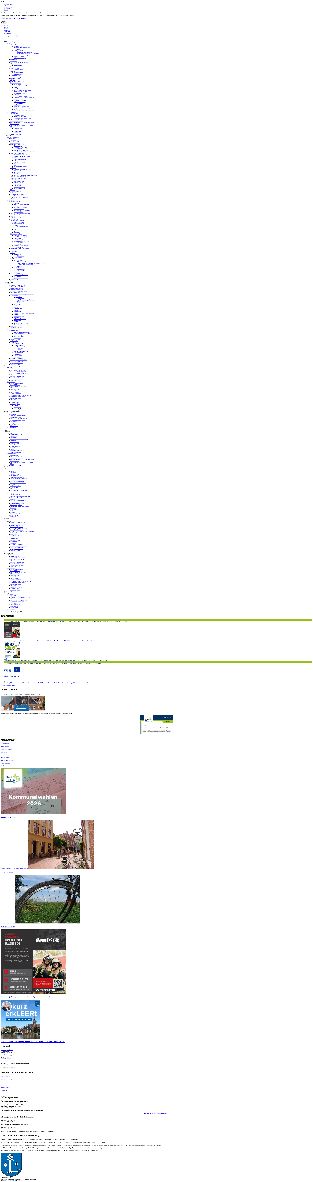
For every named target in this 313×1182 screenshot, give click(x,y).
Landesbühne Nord (15, 339)
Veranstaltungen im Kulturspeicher (22, 333)
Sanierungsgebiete (15, 404)
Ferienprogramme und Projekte (22, 241)
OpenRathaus (7, 33)
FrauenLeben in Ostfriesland (21, 150)
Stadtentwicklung (11, 382)
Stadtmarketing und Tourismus (21, 106)
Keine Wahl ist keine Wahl (20, 147)
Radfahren (13, 250)
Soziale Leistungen (18, 260)
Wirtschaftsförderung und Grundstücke (24, 110)
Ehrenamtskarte (18, 308)
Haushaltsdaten (18, 74)
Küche (15, 160)
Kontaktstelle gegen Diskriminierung (19, 248)
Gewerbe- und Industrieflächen (18, 371)
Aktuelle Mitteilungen (16, 44)
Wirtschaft (9, 367)
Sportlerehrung (17, 276)
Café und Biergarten (19, 335)
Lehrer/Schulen (21, 298)
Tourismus (13, 140)
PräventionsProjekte (19, 239)
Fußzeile (6, 10)
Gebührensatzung (18, 352)
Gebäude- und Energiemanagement (23, 90)
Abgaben (12, 80)
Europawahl (17, 132)
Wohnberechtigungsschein (20, 207)
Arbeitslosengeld (21, 261)
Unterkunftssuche (5, 1076)
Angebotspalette (21, 346)
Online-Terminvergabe (19, 65)
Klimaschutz (10, 412)
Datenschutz (7, 31)
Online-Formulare (15, 78)
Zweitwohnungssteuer (22, 88)
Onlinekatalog (17, 320)
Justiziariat (16, 94)
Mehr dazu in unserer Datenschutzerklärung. (13, 18)
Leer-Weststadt (17, 408)
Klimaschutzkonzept (15, 417)
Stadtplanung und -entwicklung (22, 107)
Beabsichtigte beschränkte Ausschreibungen (28, 53)
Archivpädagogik (18, 345)
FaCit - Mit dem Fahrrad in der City (19, 176)
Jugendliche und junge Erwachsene (26, 300)
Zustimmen (4, 23)
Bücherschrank (17, 307)
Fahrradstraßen (17, 184)
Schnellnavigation (8, 4)
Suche (5, 5)
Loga (15, 231)
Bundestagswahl (18, 129)
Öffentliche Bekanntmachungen (22, 47)
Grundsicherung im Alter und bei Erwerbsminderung (30, 263)
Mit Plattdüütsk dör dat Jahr (21, 154)
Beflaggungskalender (15, 134)
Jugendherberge (5, 1090)
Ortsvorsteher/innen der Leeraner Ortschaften (22, 122)
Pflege (15, 272)
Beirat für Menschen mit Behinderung (20, 213)
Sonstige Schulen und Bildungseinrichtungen (22, 294)
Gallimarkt (13, 168)
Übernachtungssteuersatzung (21, 77)
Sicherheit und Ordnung (20, 102)
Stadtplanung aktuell (19, 56)
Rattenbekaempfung (19, 69)
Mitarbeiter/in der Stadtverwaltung (19, 62)
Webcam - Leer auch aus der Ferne (19, 194)
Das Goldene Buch (19, 115)
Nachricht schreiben (6, 1058)
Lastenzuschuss (21, 269)
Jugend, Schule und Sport (20, 93)
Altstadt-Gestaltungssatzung (17, 383)
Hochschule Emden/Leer (16, 292)
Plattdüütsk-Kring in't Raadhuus (22, 156)
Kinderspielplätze (18, 238)
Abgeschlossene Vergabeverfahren (26, 55)
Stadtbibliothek (14, 295)
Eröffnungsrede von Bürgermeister (23, 169)
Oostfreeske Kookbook (20, 159)
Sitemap (6, 27)
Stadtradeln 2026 (14, 424)
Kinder (19, 302)
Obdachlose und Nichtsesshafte (25, 264)
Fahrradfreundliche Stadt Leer (18, 178)
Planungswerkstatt (15, 402)
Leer (15, 229)
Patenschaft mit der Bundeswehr (18, 195)
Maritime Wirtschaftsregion (17, 376)
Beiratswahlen (20, 256)
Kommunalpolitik (11, 112)
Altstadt (16, 405)
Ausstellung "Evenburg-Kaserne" (22, 197)
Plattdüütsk (16, 322)
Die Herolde (17, 172)
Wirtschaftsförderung (15, 380)
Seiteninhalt (7, 8)
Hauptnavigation (8, 7)
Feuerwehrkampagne (19, 222)
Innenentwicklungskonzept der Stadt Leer (21, 395)
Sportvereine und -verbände (21, 278)
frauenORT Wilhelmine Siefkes (22, 149)
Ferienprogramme (21, 242)
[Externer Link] (23, 710)
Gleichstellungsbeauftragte (17, 81)
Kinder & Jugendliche (16, 234)
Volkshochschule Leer (16, 327)
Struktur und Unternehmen (17, 379)
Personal (16, 99)
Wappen (12, 190)
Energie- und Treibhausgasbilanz (18, 418)
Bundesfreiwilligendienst (16, 289)
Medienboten (17, 314)
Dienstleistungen (14, 68)
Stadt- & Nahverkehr (15, 193)
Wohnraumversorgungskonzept (22, 210)
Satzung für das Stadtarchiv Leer (22, 351)
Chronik (16, 173)
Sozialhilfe (19, 266)
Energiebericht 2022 (15, 423)
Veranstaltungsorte (15, 364)
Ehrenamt (12, 216)
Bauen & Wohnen (15, 201)
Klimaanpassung (11, 427)
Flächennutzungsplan (15, 393)
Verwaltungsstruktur (15, 83)
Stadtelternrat (13, 326)
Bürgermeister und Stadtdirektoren (22, 118)
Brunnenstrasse (14, 390)
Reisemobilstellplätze (6, 1082)
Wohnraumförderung (19, 209)
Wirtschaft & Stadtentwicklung (12, 366)
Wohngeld (16, 267)
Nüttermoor (17, 232)
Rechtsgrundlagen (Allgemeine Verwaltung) (21, 125)
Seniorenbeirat (17, 254)
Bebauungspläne (14, 389)
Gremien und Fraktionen (16, 121)
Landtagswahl (17, 131)
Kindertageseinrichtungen (20, 235)
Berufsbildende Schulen (16, 288)
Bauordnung (17, 203)
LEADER (13, 399)
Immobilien (17, 206)
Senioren (12, 253)
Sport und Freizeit (15, 273)
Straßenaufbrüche (18, 212)
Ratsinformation (14, 124)
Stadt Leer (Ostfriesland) (13, 137)
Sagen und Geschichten (20, 162)
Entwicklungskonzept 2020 (21, 373)
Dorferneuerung (14, 392)
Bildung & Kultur (8, 282)
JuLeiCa (19, 244)
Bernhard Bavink (18, 355)
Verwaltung (10, 43)
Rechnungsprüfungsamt (20, 100)
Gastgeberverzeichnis (6, 1079)
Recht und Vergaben (22, 96)
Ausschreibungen (18, 50)
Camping (3, 1084)
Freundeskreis (17, 311)
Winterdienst (20, 103)
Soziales (16, 109)
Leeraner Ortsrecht (15, 75)
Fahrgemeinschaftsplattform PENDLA (20, 415)
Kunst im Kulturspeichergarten (22, 332)
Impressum (7, 30)
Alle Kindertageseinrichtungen (25, 237)
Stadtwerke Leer (14, 279)
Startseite (6, 25)
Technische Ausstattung (20, 336)
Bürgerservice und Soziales (21, 85)
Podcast (12, 198)
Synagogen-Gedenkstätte (16, 363)
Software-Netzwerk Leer (16, 377)
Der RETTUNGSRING (16, 215)
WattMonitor (13, 421)
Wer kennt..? (17, 357)
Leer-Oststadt (17, 407)
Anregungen (13, 61)
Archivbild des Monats (19, 344)
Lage (11, 374)
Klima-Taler (13, 414)
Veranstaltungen (14, 141)
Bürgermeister (14, 113)
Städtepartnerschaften (15, 191)
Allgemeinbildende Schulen (17, 285)
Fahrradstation (17, 185)
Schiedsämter (13, 251)
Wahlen (12, 127)
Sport (15, 163)
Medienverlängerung (19, 316)
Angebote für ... (18, 297)
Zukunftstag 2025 (18, 247)
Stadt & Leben (7, 135)
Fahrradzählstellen (18, 182)
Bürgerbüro (13, 64)
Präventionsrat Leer (15, 143)
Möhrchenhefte (14, 426)
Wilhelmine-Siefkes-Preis (20, 166)
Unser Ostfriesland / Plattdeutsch (18, 153)
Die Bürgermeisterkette (20, 116)
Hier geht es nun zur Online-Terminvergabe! (156, 1113)
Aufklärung (20, 348)
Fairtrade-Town (14, 219)
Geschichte (13, 138)
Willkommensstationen (19, 188)
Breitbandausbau (14, 368)
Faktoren (19, 349)
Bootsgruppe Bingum (22, 226)
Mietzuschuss (20, 270)
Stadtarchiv (13, 342)
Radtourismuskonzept (19, 187)
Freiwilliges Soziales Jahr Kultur (18, 291)
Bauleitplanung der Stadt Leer (18, 386)
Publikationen (17, 354)
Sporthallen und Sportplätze (21, 275)
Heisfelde (16, 228)
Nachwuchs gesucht (19, 223)
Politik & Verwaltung (9, 42)
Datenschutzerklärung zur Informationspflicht (25, 175)
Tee (15, 165)
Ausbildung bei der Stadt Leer (18, 286)
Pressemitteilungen (18, 46)
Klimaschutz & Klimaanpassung (12, 411)
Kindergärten (20, 301)
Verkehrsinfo (17, 49)
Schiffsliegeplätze (5, 1087)
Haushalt (12, 71)
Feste (15, 157)
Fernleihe (16, 310)
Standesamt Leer (14, 66)
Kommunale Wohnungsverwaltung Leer (24, 97)
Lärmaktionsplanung (15, 398)
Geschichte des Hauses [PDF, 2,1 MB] (24, 313)
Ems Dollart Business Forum (17, 370)
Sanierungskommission (20, 410)
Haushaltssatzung (18, 72)
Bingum (16, 225)
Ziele (15, 179)
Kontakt (6, 28)
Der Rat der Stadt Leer (16, 119)
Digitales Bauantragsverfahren (21, 204)
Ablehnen (3, 21)
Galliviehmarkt (17, 171)
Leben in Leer (10, 200)
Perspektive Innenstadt (16, 401)
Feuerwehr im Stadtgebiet (17, 220)
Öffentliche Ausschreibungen (24, 52)
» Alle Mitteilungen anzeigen (8, 685)
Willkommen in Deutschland (21, 323)
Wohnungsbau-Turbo (15, 388)
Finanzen (16, 87)
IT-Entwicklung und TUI (20, 91)
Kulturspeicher (14, 330)
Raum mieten (17, 338)
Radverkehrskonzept (19, 181)
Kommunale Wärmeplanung (17, 396)
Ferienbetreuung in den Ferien (21, 245)
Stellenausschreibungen (20, 58)
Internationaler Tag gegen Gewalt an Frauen (25, 151)
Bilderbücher (17, 304)
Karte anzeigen (4, 1054)
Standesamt (17, 105)
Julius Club (16, 305)
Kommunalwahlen (18, 128)
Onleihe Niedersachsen (20, 319)
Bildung (9, 283)
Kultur (9, 329)
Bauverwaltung (18, 84)
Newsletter (16, 317)
